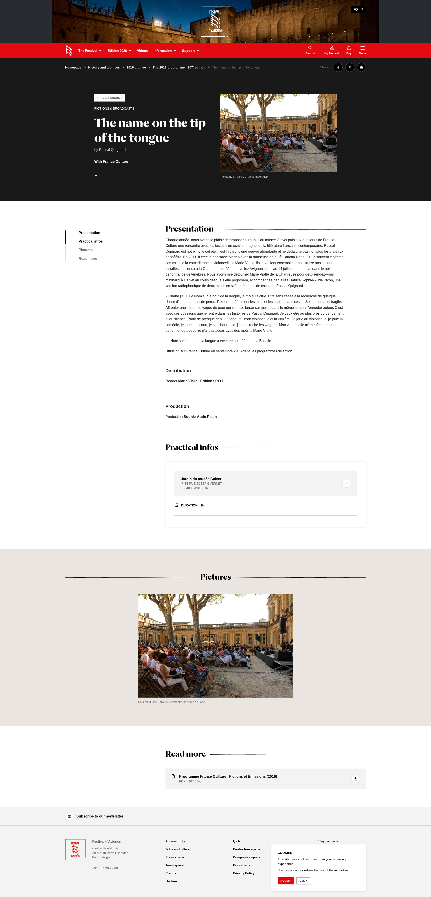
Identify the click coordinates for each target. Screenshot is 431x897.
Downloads (241, 865)
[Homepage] (69, 50)
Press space (174, 857)
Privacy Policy (244, 873)
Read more (88, 259)
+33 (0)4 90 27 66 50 (107, 868)
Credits (170, 873)
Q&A (236, 841)
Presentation (89, 233)
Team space (174, 865)
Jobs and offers (177, 849)
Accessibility (175, 841)
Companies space (246, 857)
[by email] (361, 67)
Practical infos (91, 241)
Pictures (86, 250)
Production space (246, 849)
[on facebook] (338, 67)
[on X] (349, 67)
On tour (171, 881)
